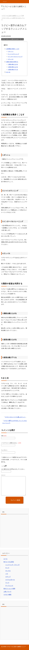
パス (6, 573)
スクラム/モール (10, 579)
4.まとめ (8, 72)
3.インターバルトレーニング (15, 56)
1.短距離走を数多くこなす (12, 48)
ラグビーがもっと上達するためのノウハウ (12, 39)
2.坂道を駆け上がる (13, 67)
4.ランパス (10, 59)
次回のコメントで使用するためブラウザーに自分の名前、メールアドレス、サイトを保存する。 (14, 460)
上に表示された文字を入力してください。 (13, 469)
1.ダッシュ (10, 51)
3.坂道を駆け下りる (13, 69)
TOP (13, 15)
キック (7, 567)
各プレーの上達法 (9, 561)
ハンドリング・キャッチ (12, 564)
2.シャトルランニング (13, 54)
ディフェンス (9, 585)
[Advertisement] (14, 531)
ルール (5, 558)
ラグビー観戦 (7, 594)
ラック (7, 582)
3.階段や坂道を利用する (12, 61)
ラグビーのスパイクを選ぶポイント (15, 417)
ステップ (8, 576)
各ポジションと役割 (9, 588)
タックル (8, 570)
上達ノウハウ (7, 591)
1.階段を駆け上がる (13, 64)
